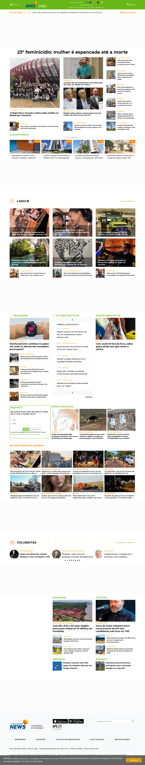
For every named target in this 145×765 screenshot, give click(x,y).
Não (14, 424)
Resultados (35, 429)
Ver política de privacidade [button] (32, 761)
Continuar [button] (134, 760)
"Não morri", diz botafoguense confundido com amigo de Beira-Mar (121, 274)
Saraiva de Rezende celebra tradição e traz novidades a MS (126, 127)
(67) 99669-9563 (87, 5)
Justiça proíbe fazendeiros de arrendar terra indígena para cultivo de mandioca (34, 371)
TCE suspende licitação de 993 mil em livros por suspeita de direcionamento (121, 643)
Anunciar (40, 742)
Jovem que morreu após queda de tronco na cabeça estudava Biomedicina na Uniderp (56, 497)
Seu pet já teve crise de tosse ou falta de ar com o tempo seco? (33, 274)
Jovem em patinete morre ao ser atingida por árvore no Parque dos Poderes (87, 472)
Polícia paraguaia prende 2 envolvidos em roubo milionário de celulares (34, 384)
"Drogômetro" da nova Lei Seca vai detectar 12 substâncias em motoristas (119, 472)
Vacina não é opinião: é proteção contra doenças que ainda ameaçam (39, 127)
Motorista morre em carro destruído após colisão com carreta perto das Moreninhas (88, 497)
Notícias (88, 397)
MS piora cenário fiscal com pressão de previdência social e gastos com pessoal (88, 127)
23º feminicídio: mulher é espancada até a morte (72, 52)
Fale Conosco (97, 742)
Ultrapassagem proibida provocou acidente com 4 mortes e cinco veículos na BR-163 (24, 497)
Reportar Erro (122, 742)
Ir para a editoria (127, 201)
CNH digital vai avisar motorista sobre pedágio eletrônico (78, 643)
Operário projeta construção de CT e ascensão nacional (124, 103)
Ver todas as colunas (125, 542)
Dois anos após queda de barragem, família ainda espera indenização (34, 396)
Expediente (20, 742)
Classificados (19, 134)
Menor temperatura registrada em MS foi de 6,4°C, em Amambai (125, 116)
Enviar (25, 429)
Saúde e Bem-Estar (108, 315)
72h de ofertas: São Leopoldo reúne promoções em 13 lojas (126, 62)
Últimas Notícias (67, 315)
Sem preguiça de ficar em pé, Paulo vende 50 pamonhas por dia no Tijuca (25, 472)
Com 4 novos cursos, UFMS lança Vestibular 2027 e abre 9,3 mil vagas (125, 76)
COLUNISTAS (26, 542)
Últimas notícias (127, 12)
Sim (14, 420)
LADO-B (23, 201)
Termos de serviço (33, 434)
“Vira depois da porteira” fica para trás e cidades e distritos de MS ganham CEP (77, 653)
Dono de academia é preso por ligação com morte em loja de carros (126, 90)
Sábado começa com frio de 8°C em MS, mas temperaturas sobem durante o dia (72, 334)
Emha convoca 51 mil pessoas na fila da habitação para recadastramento (34, 357)
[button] (30, 104)
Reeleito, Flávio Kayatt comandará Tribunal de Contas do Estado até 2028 (120, 653)
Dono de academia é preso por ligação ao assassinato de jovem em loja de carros (68, 12)
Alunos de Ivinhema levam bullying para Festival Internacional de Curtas (78, 274)
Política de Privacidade (18, 434)
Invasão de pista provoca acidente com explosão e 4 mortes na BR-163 (119, 497)
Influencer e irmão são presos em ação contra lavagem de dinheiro (56, 472)
